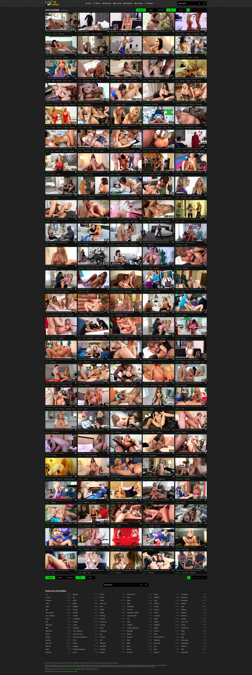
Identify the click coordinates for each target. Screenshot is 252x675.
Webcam (184, 646)
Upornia (113, 34)
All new (97, 3)
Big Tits (48, 646)
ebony (118, 174)
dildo (93, 151)
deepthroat (120, 338)
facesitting (196, 34)
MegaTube (48, 34)
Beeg (177, 34)
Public (156, 619)
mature (124, 57)
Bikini (47, 649)
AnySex (145, 174)
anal (56, 104)
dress (199, 81)
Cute (74, 640)
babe (150, 268)
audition (136, 34)
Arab (47, 603)
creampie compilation (129, 151)
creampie (65, 127)
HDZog (48, 432)
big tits (91, 57)
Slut (155, 646)
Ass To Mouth (50, 616)
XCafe (80, 245)
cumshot (120, 291)
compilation (154, 57)
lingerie (188, 81)
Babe (47, 619)
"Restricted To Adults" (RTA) (65, 669)
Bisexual (48, 652)
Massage (130, 631)
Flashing (102, 616)
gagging (61, 338)
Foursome (103, 622)
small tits (123, 198)
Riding (156, 628)
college (72, 151)
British (75, 603)
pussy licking (90, 268)
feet (119, 151)
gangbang (54, 221)
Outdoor (156, 603)
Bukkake (75, 606)
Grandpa (102, 649)
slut (84, 338)
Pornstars (138, 3)
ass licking (53, 268)
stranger (53, 245)
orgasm (184, 315)
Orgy (155, 600)
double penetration (96, 221)
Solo (155, 649)
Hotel (128, 603)
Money (129, 649)
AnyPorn (178, 572)
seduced (125, 127)
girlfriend (99, 34)
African (48, 597)
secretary (64, 385)
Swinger (183, 619)
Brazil (74, 600)
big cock (72, 104)
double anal (184, 455)
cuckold (59, 291)
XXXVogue (146, 385)
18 (46, 594)
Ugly (182, 637)
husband (104, 57)
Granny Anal (131, 594)
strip (186, 245)
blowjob (119, 502)
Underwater (185, 640)
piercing (119, 221)
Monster (129, 652)
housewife (154, 34)
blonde (119, 127)
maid (85, 408)
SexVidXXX (146, 34)
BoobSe (145, 151)
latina (64, 81)
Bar (47, 622)
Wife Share (184, 652)
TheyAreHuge (147, 104)
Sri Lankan (184, 594)
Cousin (75, 625)
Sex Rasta (52, 3)
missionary (128, 291)
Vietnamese (185, 643)
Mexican (129, 637)
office (58, 385)
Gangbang (103, 631)
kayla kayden (55, 432)
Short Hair (157, 643)
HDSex (177, 221)
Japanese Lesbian (133, 613)
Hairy (128, 597)
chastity (151, 315)
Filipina (102, 609)
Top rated (117, 3)
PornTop (113, 338)
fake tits (150, 245)
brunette (184, 385)
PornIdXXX (146, 57)
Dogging (75, 646)
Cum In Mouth (77, 631)
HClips (112, 245)
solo (58, 174)
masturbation (87, 81)
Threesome (185, 628)
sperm (130, 34)
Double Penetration (79, 649)
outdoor (53, 127)
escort (55, 34)
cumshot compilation (155, 127)
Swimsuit (184, 616)
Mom (128, 646)
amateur (97, 338)
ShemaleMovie (115, 408)
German (102, 637)
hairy (60, 57)
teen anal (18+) (189, 127)
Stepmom (184, 597)
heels (194, 81)
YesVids (178, 315)
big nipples (94, 455)
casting (119, 34)
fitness (151, 549)
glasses (170, 198)
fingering (153, 385)
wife (86, 57)
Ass (47, 609)
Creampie (76, 628)
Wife (182, 649)
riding (118, 362)
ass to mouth (153, 479)
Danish (75, 643)
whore (118, 526)
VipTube (113, 455)
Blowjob (75, 594)
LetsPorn (113, 81)
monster (167, 221)
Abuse (76, 671)
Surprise (183, 609)
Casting (75, 609)
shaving (86, 315)
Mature (129, 634)
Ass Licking (49, 613)
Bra (74, 597)
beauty (182, 34)
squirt (123, 104)
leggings (163, 198)
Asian (47, 606)
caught (93, 34)
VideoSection (49, 104)
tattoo (53, 385)
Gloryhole (103, 646)
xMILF (80, 315)
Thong (183, 625)
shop (103, 268)
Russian (156, 631)
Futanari (102, 625)
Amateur (48, 600)
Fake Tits (103, 603)
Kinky (128, 622)
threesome (184, 104)
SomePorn (48, 57)
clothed (59, 81)
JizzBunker (81, 291)
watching (61, 34)
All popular (106, 3)
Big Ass (48, 640)
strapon (190, 57)
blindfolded (90, 338)
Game (102, 628)
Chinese (75, 613)
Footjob (102, 619)
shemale (123, 408)
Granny (102, 652)
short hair (54, 338)
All (171, 10)
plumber (158, 174)
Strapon (183, 603)
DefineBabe (81, 268)
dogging (188, 34)
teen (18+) (195, 526)
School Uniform (159, 637)
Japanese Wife (132, 616)
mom (129, 57)
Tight (182, 631)
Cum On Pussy (77, 634)
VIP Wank (149, 3)
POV (119, 57)
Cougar (75, 622)
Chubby (75, 616)
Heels (129, 600)
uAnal (47, 151)
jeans (55, 57)
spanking (150, 81)
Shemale (157, 640)
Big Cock (48, 643)
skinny (135, 81)
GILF (101, 640)
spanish (190, 151)
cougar (119, 455)
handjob (66, 57)
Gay (101, 634)
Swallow (183, 613)
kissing (184, 57)
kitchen (184, 338)
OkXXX (145, 268)
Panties (156, 606)
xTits (177, 174)
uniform (132, 502)
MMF (94, 526)
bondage (183, 198)
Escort (102, 597)
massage (125, 502)
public (183, 291)
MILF (94, 81)
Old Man (156, 597)
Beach (48, 634)
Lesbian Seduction (133, 628)
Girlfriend (103, 643)
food (182, 221)
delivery (151, 151)
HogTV (80, 104)
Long (180, 10)
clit (97, 151)
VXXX (144, 81)
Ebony (75, 652)
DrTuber (48, 572)
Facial (102, 600)
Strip (182, 606)
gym (182, 174)
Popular (141, 10)
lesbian (196, 57)
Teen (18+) (184, 622)
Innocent (130, 609)
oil (137, 502)
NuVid (47, 174)
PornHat (80, 34)
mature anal (136, 57)
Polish (156, 613)
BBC (157, 151)
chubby (152, 408)
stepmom (58, 151)
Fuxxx (144, 338)
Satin (155, 634)
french (125, 34)
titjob (138, 151)
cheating (65, 151)
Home (89, 3)
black (184, 151)
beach (59, 127)
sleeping (87, 34)
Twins (183, 634)
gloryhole (191, 104)
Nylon (156, 594)
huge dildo (87, 151)
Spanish (156, 652)
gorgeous (156, 268)
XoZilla (113, 174)
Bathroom (49, 625)
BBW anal (49, 631)
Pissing (156, 609)
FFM (86, 198)
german (158, 526)
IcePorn (48, 455)
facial (202, 34)
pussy (130, 81)
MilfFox (178, 385)
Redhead (157, 625)
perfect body (87, 104)
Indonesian (130, 606)
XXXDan (48, 291)
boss (70, 385)
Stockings (184, 600)
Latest (151, 10)
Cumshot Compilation (80, 637)
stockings (199, 104)
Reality (156, 622)
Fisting (102, 613)
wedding (185, 268)
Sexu (47, 268)
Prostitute (157, 616)
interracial (198, 127)
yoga (69, 81)
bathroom (91, 198)
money (182, 81)
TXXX (79, 81)
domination (55, 315)
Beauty (48, 637)
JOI (128, 619)
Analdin (48, 221)
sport (53, 81)
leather (190, 198)
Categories (127, 3)
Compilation (77, 619)
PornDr (80, 174)
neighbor (86, 245)
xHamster (113, 57)
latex (118, 549)
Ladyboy (129, 625)
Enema (102, 594)
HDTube (113, 127)
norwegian (126, 245)
